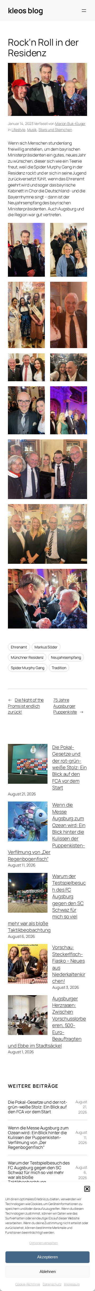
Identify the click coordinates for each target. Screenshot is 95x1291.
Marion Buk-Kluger (70, 123)
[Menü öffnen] (84, 10)
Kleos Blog (25, 10)
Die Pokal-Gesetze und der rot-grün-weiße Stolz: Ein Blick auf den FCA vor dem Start (69, 767)
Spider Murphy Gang (27, 667)
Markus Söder (46, 646)
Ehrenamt (19, 646)
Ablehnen (48, 1271)
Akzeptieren (47, 1257)
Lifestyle (18, 129)
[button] (87, 1189)
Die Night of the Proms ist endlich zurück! (26, 706)
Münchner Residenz (27, 657)
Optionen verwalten (43, 1243)
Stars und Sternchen (55, 129)
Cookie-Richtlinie (27, 1284)
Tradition (59, 667)
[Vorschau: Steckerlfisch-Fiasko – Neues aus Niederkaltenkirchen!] (28, 964)
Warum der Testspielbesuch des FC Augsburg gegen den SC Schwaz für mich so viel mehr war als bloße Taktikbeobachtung (39, 1172)
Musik (32, 129)
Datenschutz (52, 1284)
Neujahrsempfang (66, 657)
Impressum (72, 1284)
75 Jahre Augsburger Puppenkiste (65, 706)
